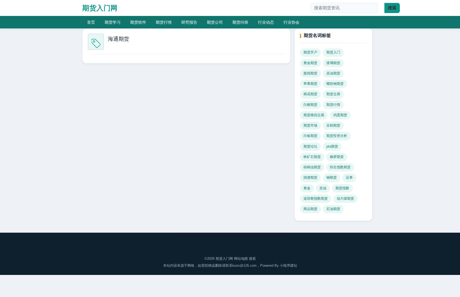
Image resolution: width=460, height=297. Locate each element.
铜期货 (331, 177)
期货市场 (310, 125)
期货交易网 (245, 235)
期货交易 (333, 94)
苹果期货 (310, 84)
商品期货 (310, 209)
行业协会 (291, 22)
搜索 (252, 259)
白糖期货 (310, 105)
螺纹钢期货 (335, 84)
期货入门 (333, 52)
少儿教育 (205, 235)
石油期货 (333, 209)
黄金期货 (310, 63)
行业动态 (266, 22)
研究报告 (189, 22)
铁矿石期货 (312, 157)
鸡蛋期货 (340, 115)
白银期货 (310, 136)
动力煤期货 (345, 198)
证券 (349, 177)
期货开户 (310, 52)
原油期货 (333, 73)
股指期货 (310, 73)
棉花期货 (310, 94)
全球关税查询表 (271, 235)
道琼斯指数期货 (315, 198)
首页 (91, 22)
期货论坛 (310, 146)
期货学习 (113, 22)
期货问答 (240, 22)
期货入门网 (100, 8)
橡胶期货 (337, 157)
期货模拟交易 (313, 115)
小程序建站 (288, 265)
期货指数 (342, 188)
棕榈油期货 (312, 167)
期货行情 (164, 22)
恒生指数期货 (340, 167)
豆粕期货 (333, 125)
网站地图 (241, 259)
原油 (322, 188)
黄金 (306, 188)
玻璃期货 (333, 63)
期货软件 (138, 22)
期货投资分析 (336, 136)
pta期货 (332, 146)
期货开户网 (224, 235)
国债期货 (310, 177)
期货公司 (215, 22)
